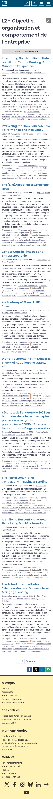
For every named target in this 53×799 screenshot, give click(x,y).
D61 (10, 235)
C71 (3, 398)
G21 (17, 502)
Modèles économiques (37, 242)
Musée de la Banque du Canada (16, 716)
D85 (16, 398)
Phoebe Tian (41, 485)
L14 (26, 502)
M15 (37, 109)
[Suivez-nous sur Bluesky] (31, 786)
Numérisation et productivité (22, 575)
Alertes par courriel (11, 766)
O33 (47, 109)
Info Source (7, 749)
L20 (22, 170)
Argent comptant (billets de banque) (25, 468)
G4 (17, 347)
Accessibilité (7, 692)
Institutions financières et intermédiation (32, 245)
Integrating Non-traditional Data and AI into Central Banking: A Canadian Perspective (25, 62)
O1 (8, 290)
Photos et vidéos (9, 695)
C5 (7, 109)
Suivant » (30, 661)
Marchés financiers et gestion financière (17, 237)
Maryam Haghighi (26, 72)
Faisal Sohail (12, 262)
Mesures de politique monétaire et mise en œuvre (30, 116)
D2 (46, 168)
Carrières (6, 688)
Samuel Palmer (8, 373)
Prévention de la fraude (13, 702)
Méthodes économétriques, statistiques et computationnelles (23, 241)
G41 (20, 347)
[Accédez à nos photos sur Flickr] (46, 786)
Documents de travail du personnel (15, 232)
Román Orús (37, 373)
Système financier (9, 119)
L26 (33, 502)
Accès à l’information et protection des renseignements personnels (20, 744)
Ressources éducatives (12, 699)
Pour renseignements (12, 762)
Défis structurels (38, 290)
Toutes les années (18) (25, 51)
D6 (7, 235)
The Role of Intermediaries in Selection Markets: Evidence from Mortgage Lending (25, 588)
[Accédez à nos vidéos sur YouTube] (26, 794)
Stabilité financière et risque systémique (32, 119)
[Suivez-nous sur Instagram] (23, 786)
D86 (7, 502)
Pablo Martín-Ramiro (23, 373)
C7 (49, 395)
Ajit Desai (14, 72)
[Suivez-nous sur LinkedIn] (39, 786)
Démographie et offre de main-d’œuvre (17, 293)
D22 (3, 170)
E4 (12, 466)
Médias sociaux (9, 773)
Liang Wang (20, 434)
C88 (18, 109)
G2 (14, 502)
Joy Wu (29, 434)
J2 (45, 288)
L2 (24, 109)
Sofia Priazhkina (43, 370)
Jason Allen (41, 596)
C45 (3, 109)
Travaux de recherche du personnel (32, 104)
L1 (16, 235)
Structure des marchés (19, 352)
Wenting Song (15, 195)
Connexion (9, 723)
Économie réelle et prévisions (39, 295)
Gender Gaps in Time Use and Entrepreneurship (23, 254)
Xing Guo (40, 192)
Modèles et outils (8, 173)
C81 (10, 572)
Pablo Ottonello (43, 310)
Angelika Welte (42, 432)
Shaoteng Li (35, 598)
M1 (33, 109)
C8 (14, 109)
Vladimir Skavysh (14, 375)
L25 (19, 572)
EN (41, 3)
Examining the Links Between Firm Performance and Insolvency (26, 128)
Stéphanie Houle (43, 527)
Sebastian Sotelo (20, 312)
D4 (9, 398)
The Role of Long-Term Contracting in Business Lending (25, 480)
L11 (19, 235)
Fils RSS (5, 770)
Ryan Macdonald (8, 530)
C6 (46, 395)
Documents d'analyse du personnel (15, 168)
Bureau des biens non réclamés (16, 719)
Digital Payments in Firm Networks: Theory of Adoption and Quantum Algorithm (26, 363)
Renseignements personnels (15, 739)
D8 (12, 398)
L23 (27, 109)
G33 (13, 170)
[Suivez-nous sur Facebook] (15, 786)
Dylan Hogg (41, 134)
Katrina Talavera (8, 434)
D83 (3, 502)
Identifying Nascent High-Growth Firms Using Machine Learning (25, 521)
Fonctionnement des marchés (30, 646)
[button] (29, 669)
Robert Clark (7, 598)
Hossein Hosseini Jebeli (11, 136)
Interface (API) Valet (11, 777)
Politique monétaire (19, 295)
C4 (46, 107)
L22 (27, 398)
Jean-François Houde (21, 598)
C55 (10, 109)
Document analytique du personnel (15, 107)
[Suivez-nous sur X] (7, 786)
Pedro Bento (42, 259)
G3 (9, 170)
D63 (10, 347)
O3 (43, 109)
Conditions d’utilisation (12, 736)
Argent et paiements (32, 111)
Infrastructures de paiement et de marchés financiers (22, 114)
